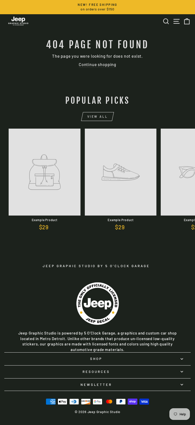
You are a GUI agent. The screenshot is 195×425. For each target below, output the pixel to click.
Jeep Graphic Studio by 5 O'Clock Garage (96, 266)
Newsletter (96, 385)
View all (97, 116)
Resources (96, 372)
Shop (96, 359)
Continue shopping (97, 64)
